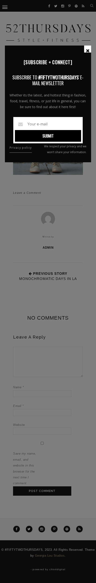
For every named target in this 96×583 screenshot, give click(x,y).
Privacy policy (21, 148)
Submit (48, 136)
